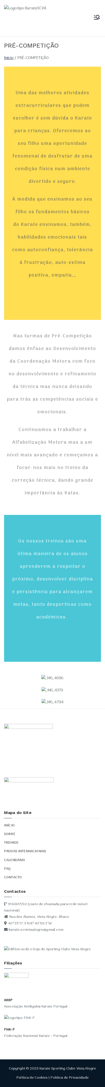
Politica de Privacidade (69, 1078)
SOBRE (9, 834)
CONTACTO (13, 877)
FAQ (7, 869)
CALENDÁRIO (14, 860)
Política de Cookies (32, 1078)
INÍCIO (9, 825)
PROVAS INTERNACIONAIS (25, 851)
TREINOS (11, 843)
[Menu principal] (97, 18)
